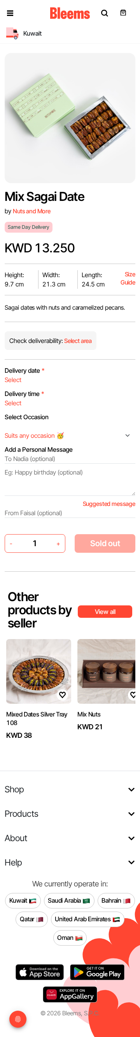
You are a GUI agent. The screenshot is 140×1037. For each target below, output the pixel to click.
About (16, 838)
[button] (10, 13)
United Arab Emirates (83, 919)
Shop (14, 789)
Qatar (28, 919)
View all (105, 611)
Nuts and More (32, 211)
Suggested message (109, 503)
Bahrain (112, 900)
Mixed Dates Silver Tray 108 (36, 718)
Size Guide (128, 278)
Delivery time (24, 394)
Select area (77, 341)
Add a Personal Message (39, 449)
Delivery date (25, 370)
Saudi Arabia (65, 900)
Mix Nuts (88, 714)
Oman (66, 937)
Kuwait (19, 900)
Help (13, 862)
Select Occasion (27, 417)
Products (21, 813)
